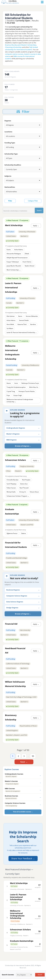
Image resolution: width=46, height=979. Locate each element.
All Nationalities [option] (11, 191)
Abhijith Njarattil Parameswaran (17, 258)
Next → (24, 761)
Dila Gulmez (11, 316)
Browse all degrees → (23, 446)
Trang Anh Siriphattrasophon (16, 387)
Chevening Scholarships (13, 47)
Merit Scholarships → (14, 270)
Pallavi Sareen (11, 488)
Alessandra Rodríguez (14, 254)
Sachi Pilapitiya (11, 484)
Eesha (9, 250)
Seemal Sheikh (24, 320)
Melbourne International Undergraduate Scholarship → (20, 400)
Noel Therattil (24, 488)
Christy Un (22, 492)
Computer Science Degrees (16, 596)
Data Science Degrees (14, 602)
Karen (20, 316)
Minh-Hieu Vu (33, 387)
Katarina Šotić (22, 324)
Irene (16, 383)
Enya (8, 395)
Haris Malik (10, 324)
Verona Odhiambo (32, 316)
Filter (10, 201)
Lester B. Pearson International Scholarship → (22, 332)
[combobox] (22, 125)
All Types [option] (9, 158)
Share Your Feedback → (23, 858)
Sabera (23, 533)
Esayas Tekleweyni (13, 262)
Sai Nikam (10, 328)
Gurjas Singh (17, 395)
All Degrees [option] (10, 125)
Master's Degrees (12, 434)
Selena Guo (24, 484)
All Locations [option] (10, 136)
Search (40, 210)
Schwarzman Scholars (20, 929)
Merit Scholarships (19, 883)
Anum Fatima (27, 262)
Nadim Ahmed (29, 266)
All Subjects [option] (10, 180)
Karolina (33, 324)
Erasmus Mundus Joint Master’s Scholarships (20, 45)
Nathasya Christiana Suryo (30, 383)
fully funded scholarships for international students (21, 48)
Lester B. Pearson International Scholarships (18, 897)
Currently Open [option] (11, 169)
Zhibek (27, 254)
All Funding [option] (10, 147)
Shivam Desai (34, 492)
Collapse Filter (33, 201)
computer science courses (14, 54)
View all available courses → (23, 812)
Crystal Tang (11, 391)
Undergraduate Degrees (15, 428)
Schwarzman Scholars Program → (18, 496)
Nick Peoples (26, 480)
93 (33, 756)
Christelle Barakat (12, 480)
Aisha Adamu (18, 250)
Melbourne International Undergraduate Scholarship (17, 914)
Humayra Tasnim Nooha (27, 391)
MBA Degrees (11, 440)
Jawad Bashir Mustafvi (14, 266)
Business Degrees (13, 590)
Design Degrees (12, 608)
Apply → (36, 226)
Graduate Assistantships (21, 941)
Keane (9, 383)
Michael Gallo (11, 492)
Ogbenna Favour (12, 533)
